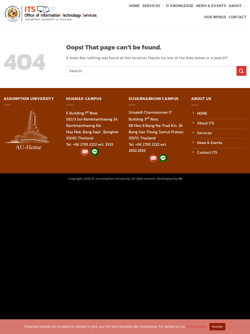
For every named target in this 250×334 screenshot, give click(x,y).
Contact (237, 17)
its (180, 178)
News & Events (211, 6)
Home (134, 6)
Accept (217, 326)
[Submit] (241, 71)
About (235, 6)
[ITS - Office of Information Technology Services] (50, 14)
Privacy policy (197, 326)
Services (151, 6)
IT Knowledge (180, 6)
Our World (215, 17)
